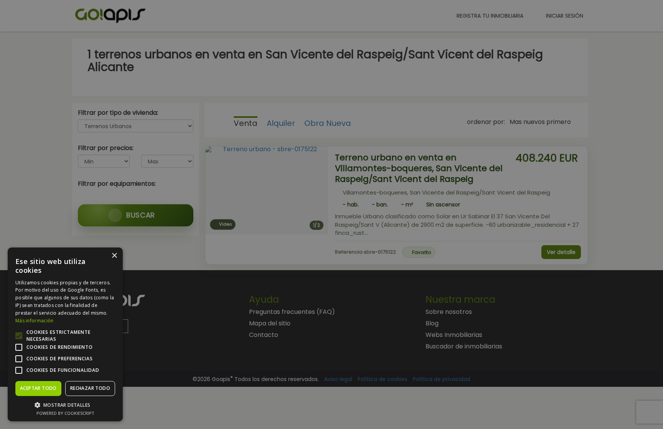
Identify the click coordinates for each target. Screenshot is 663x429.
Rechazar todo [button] (90, 388)
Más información (34, 320)
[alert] (331, 214)
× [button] (114, 256)
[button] (65, 404)
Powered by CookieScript (65, 413)
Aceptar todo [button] (38, 388)
